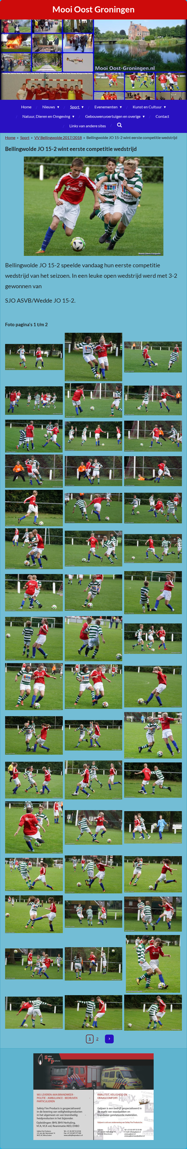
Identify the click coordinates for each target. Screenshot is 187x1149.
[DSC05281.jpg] (34, 436)
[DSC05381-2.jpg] (93, 964)
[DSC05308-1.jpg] (34, 548)
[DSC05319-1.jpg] (93, 638)
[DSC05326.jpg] (153, 686)
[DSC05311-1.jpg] (153, 548)
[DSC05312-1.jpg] (34, 592)
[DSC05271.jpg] (153, 357)
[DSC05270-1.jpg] (93, 357)
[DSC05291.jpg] (93, 471)
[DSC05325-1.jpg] (93, 686)
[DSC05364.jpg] (153, 874)
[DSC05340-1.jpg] (34, 780)
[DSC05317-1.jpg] (34, 638)
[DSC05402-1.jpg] (153, 1013)
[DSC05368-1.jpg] (93, 914)
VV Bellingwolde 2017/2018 (58, 137)
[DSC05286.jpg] (153, 436)
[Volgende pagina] (109, 1039)
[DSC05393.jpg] (34, 1013)
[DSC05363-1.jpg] (93, 874)
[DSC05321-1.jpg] (153, 638)
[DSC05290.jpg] (34, 471)
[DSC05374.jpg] (34, 964)
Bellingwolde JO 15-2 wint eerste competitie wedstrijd (131, 137)
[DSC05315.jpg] (93, 592)
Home (10, 137)
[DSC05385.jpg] (153, 964)
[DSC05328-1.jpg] (34, 735)
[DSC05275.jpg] (93, 400)
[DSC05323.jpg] (34, 686)
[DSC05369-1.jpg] (153, 914)
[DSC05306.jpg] (153, 508)
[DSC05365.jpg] (34, 914)
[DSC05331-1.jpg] (153, 735)
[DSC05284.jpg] (93, 436)
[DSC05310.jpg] (93, 548)
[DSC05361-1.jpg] (34, 874)
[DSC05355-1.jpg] (93, 827)
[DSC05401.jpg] (93, 1013)
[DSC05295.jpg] (153, 471)
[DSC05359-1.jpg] (153, 827)
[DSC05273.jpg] (34, 400)
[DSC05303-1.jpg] (93, 508)
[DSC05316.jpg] (153, 592)
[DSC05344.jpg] (153, 780)
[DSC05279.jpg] (153, 400)
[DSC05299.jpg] (34, 508)
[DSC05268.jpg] (34, 357)
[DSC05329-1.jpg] (93, 735)
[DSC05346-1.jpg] (34, 827)
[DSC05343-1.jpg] (93, 780)
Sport (24, 137)
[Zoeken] (119, 124)
